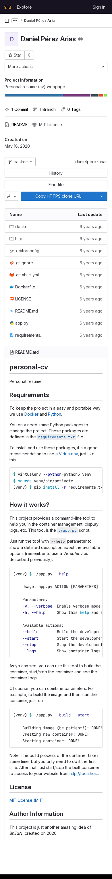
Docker (31, 414)
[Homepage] (7, 6)
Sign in (99, 7)
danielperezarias (91, 161)
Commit (19, 109)
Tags (74, 109)
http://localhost (83, 773)
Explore (24, 7)
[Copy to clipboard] (95, 474)
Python (54, 414)
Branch (48, 109)
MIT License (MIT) (26, 800)
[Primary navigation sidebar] (6, 20)
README (19, 124)
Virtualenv (68, 453)
